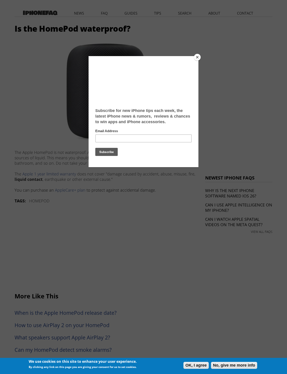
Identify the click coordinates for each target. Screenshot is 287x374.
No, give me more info (234, 365)
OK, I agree (196, 365)
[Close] (197, 57)
